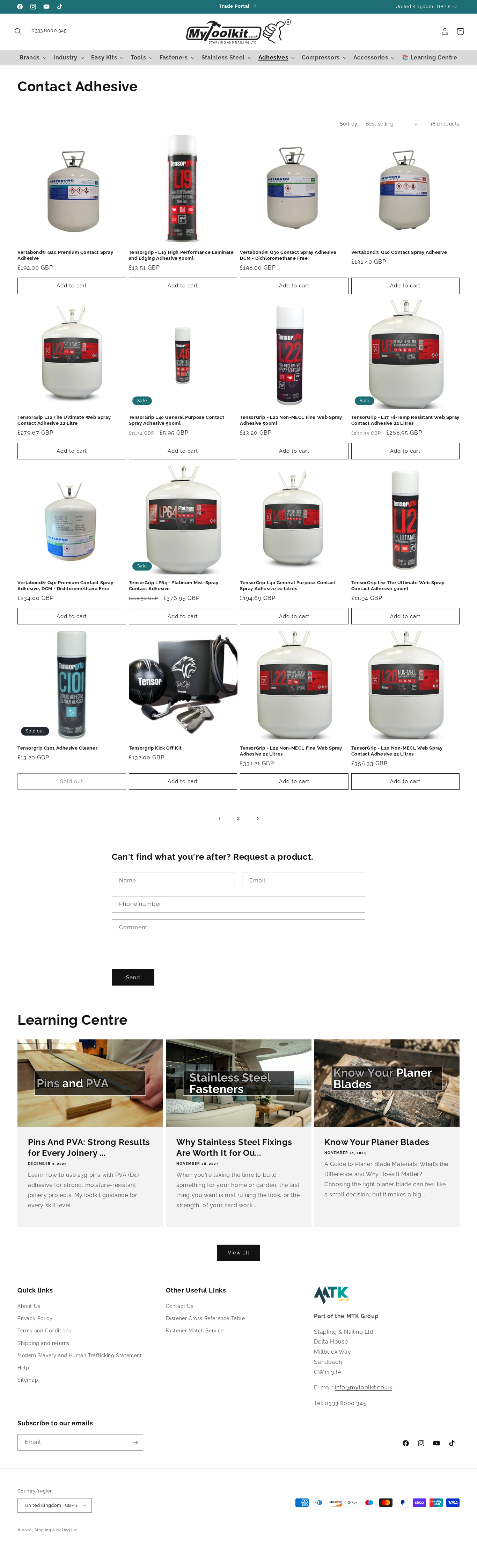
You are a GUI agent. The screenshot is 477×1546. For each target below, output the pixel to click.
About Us (29, 1306)
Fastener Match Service (195, 1331)
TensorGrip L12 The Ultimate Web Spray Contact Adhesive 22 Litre (64, 420)
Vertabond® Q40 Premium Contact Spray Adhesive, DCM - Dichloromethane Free (65, 585)
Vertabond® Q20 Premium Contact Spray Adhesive (65, 255)
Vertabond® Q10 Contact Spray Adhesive (399, 252)
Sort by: (349, 124)
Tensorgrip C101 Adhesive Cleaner (57, 748)
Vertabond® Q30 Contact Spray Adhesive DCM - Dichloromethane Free (288, 255)
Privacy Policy (34, 1319)
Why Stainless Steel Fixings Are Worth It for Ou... (234, 1147)
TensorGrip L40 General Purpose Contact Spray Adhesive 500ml (177, 420)
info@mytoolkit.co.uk (363, 1387)
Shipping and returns (43, 1343)
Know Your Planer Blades (377, 1142)
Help (23, 1367)
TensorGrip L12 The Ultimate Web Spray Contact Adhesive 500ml (398, 585)
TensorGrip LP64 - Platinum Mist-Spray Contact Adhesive (174, 585)
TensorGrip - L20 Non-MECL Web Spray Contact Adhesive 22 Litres (397, 751)
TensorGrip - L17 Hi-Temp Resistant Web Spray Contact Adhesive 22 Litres (405, 420)
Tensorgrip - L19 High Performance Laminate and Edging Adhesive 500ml (181, 255)
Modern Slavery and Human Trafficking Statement (79, 1355)
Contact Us (180, 1306)
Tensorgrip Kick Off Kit (155, 748)
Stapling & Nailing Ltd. (57, 1529)
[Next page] (257, 818)
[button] (18, 31)
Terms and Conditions (44, 1331)
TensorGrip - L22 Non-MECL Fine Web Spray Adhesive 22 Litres (291, 751)
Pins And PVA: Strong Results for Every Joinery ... (89, 1147)
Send (133, 977)
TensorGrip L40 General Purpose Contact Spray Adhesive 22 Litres (288, 585)
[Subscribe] (135, 1442)
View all (238, 1253)
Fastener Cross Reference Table (205, 1319)
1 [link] (219, 818)
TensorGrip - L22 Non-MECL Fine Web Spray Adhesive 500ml (291, 420)
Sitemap (27, 1380)
